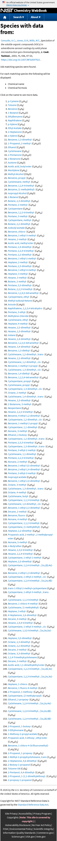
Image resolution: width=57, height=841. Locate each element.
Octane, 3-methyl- (17, 484)
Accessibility (25, 813)
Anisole (12, 304)
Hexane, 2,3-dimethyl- (19, 331)
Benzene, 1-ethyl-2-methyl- (22, 258)
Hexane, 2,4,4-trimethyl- (20, 622)
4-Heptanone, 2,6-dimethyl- (22, 615)
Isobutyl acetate (16, 227)
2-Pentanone (15, 154)
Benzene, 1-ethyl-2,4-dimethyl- (24, 480)
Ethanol (12, 147)
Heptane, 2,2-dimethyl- (20, 530)
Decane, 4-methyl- (17, 618)
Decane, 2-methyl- (17, 511)
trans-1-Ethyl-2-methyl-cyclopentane (27, 588)
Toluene (12, 105)
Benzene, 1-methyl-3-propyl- (23, 365)
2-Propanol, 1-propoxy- (20, 753)
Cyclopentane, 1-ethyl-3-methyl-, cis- (27, 626)
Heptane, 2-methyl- (18, 262)
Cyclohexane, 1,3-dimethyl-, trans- (26, 488)
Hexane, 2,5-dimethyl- (19, 327)
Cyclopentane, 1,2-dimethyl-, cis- (25, 419)
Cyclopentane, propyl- (19, 381)
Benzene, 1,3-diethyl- (19, 350)
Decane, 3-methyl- (17, 649)
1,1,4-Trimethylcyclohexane (22, 657)
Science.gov (18, 836)
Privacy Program (42, 813)
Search (17, 17)
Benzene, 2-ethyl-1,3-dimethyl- (24, 572)
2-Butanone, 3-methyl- (20, 404)
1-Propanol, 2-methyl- (19, 143)
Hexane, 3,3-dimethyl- (19, 400)
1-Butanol (13, 112)
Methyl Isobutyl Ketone (20, 300)
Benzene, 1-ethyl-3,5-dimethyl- (24, 465)
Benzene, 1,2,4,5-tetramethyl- (23, 293)
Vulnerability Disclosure (17, 825)
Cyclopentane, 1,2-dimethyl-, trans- (26, 438)
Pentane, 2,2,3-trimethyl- (21, 457)
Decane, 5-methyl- (17, 661)
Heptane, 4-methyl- (18, 323)
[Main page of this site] (5, 17)
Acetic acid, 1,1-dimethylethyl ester (26, 665)
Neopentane (14, 408)
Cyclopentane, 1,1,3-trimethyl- (24, 500)
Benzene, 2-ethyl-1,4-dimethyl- (24, 469)
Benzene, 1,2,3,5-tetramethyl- (23, 342)
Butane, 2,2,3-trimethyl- (20, 289)
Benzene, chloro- (17, 231)
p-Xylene (12, 124)
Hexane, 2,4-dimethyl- (19, 339)
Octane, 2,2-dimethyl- (19, 645)
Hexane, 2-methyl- (17, 239)
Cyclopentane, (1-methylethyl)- (24, 526)
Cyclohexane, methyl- (19, 181)
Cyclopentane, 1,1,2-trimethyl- (24, 523)
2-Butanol (13, 197)
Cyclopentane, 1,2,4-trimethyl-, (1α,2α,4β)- (30, 580)
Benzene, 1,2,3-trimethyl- (21, 212)
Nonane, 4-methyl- (18, 519)
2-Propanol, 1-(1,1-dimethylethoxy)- (27, 776)
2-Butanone (14, 158)
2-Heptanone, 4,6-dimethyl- (22, 760)
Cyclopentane (15, 208)
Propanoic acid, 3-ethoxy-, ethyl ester (27, 737)
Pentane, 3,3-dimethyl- (20, 285)
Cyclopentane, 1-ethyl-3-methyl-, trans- (28, 592)
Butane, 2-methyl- (17, 281)
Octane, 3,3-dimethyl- (19, 653)
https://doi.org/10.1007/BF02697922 (20, 59)
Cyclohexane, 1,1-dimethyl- (22, 454)
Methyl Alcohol (16, 174)
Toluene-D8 (14, 768)
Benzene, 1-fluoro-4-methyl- (23, 688)
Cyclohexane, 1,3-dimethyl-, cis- (24, 369)
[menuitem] (5, 17)
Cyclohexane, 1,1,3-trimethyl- (23, 599)
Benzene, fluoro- (17, 515)
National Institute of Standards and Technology (7, 10)
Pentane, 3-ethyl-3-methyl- (22, 473)
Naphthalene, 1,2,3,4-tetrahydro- (25, 308)
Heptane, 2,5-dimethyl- (20, 561)
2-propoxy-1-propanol (20, 780)
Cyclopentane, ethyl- (19, 296)
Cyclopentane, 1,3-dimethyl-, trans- (26, 446)
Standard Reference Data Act (33, 804)
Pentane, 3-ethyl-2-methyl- (22, 450)
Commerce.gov (45, 832)
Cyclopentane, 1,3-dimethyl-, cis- (25, 388)
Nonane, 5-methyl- (18, 542)
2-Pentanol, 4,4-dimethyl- (21, 772)
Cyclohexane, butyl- (18, 496)
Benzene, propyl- (17, 177)
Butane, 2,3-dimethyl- (19, 200)
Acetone (12, 162)
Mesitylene (13, 170)
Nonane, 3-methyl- (18, 431)
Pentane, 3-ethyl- (17, 312)
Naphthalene (15, 120)
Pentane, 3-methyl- (18, 216)
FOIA (5, 828)
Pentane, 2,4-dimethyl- (20, 246)
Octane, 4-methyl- (17, 492)
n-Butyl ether (15, 546)
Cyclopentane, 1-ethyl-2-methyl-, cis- (27, 576)
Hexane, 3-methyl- (17, 277)
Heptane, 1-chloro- (18, 684)
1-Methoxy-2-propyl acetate (22, 734)
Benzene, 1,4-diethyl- (19, 373)
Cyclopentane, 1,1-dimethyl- (23, 427)
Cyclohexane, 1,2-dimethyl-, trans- (26, 354)
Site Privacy (11, 813)
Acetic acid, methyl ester (20, 243)
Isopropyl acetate (17, 477)
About (34, 17)
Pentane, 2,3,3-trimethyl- (21, 442)
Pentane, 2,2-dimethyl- (20, 254)
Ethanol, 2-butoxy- (17, 434)
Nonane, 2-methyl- (18, 461)
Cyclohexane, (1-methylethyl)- (23, 607)
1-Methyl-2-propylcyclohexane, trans (27, 757)
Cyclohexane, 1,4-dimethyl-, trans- (26, 396)
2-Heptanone (15, 131)
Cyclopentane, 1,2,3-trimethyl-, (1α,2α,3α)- (30, 676)
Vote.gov (40, 836)
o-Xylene (12, 135)
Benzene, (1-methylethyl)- (21, 189)
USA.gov (30, 836)
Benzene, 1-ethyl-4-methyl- (22, 269)
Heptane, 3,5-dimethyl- (20, 638)
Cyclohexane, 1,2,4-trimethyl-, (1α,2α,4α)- (30, 703)
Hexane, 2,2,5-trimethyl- (20, 411)
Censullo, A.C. (8, 40)
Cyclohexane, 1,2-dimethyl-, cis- (24, 362)
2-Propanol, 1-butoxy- (19, 726)
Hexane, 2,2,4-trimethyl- (20, 553)
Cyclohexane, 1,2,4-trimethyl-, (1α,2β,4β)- (30, 718)
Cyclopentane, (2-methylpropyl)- (25, 695)
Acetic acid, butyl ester (20, 166)
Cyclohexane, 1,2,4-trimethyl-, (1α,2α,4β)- (30, 711)
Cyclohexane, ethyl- (18, 319)
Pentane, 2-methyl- (18, 204)
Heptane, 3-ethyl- (17, 611)
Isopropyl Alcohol (17, 193)
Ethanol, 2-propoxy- (18, 699)
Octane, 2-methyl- (17, 392)
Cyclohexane (14, 151)
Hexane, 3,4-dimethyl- (19, 346)
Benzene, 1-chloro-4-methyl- (23, 603)
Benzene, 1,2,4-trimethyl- (21, 185)
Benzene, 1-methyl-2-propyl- (23, 423)
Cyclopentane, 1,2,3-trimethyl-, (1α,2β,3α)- (30, 668)
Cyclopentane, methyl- (20, 220)
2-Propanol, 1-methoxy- (20, 691)
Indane (11, 335)
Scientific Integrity (43, 828)
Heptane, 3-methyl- (18, 273)
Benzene (12, 108)
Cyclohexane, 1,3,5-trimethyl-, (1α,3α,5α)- (30, 630)
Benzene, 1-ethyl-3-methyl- (22, 235)
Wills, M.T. (35, 40)
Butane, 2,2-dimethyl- (19, 223)
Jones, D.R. (22, 40)
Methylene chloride (18, 316)
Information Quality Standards (19, 832)
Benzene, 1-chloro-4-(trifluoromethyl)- (28, 745)
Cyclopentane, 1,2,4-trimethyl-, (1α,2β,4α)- (30, 565)
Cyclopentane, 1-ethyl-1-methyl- (25, 557)
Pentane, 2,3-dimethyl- (20, 266)
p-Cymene (13, 101)
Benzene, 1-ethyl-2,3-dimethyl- (24, 507)
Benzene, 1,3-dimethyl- (20, 139)
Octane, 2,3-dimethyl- (19, 641)
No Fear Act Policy (41, 825)
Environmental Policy (21, 828)
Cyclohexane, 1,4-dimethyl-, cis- (24, 503)
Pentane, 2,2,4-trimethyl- (21, 250)
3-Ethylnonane (15, 730)
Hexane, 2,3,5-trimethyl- (20, 549)
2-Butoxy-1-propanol (19, 764)
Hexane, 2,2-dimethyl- (19, 358)
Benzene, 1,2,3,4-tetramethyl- (23, 377)
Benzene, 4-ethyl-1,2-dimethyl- (24, 415)
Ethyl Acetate (15, 128)
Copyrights (13, 817)
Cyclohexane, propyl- (19, 385)
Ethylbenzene (15, 116)
